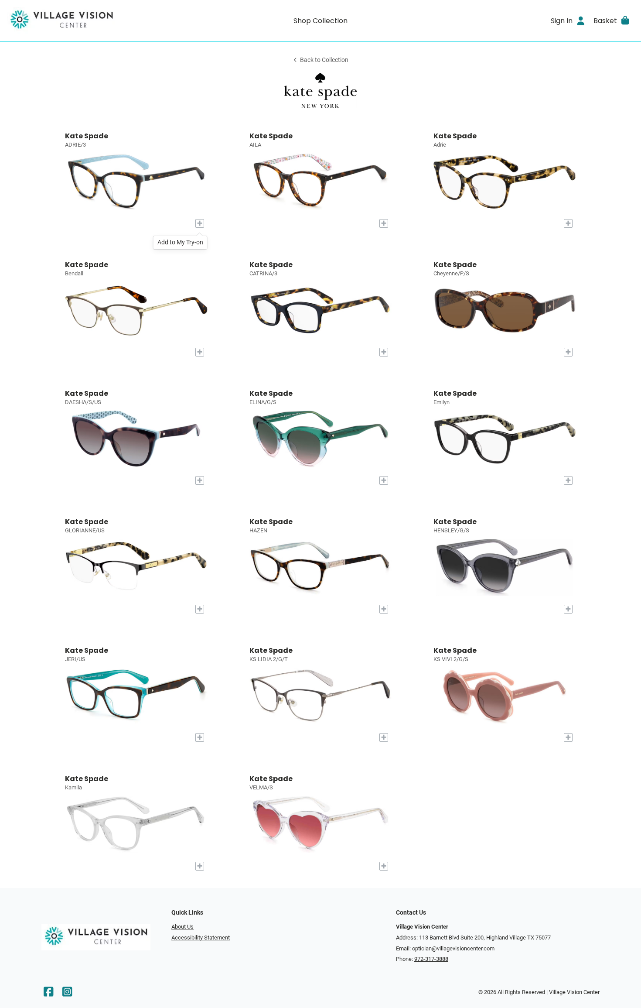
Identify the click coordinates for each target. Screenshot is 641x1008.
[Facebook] (48, 994)
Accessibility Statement (200, 937)
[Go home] (85, 20)
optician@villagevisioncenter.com (453, 948)
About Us (182, 926)
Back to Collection (324, 60)
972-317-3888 (431, 959)
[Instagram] (67, 994)
